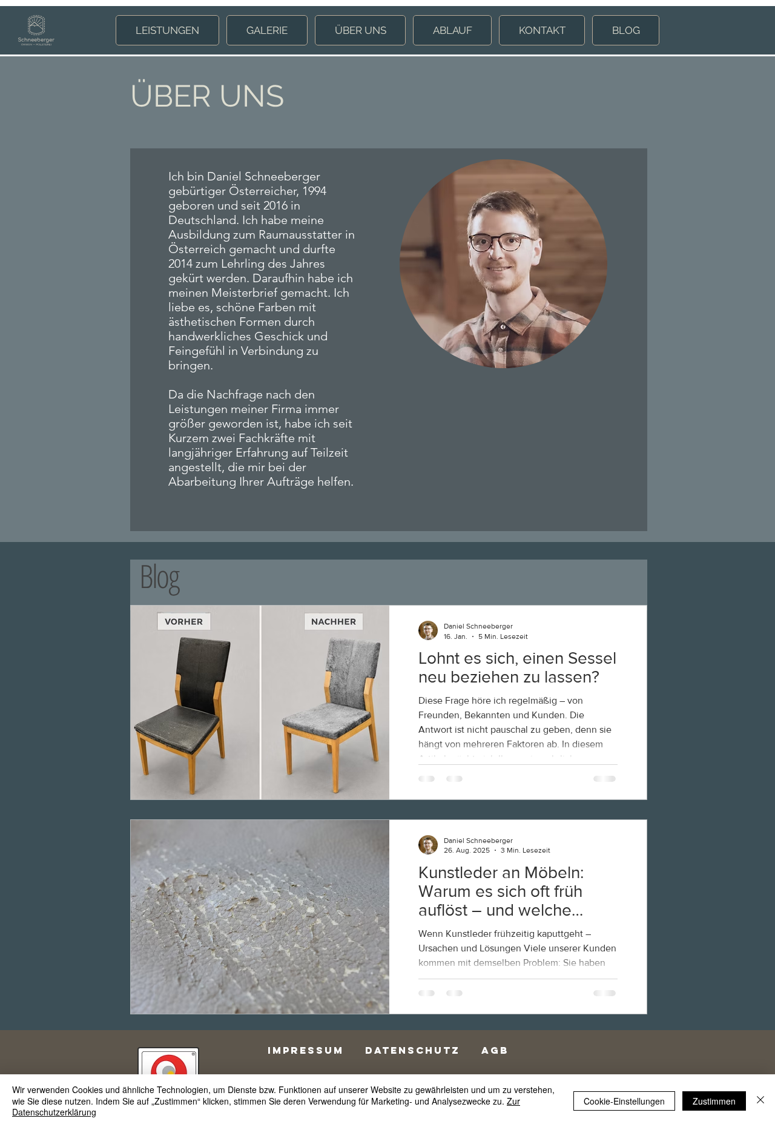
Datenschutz (412, 1050)
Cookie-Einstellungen (624, 1101)
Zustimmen (714, 1101)
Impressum (306, 1050)
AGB (495, 1050)
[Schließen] (760, 1100)
